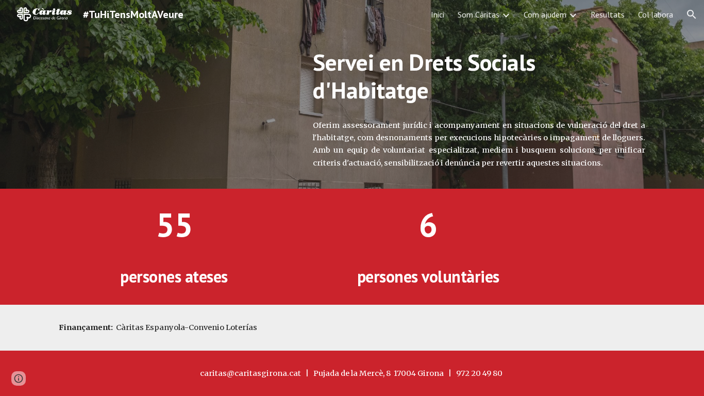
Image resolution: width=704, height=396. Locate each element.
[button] (691, 14)
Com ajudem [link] (545, 14)
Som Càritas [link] (478, 14)
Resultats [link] (608, 14)
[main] (479, 76)
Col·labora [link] (655, 14)
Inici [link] (437, 14)
